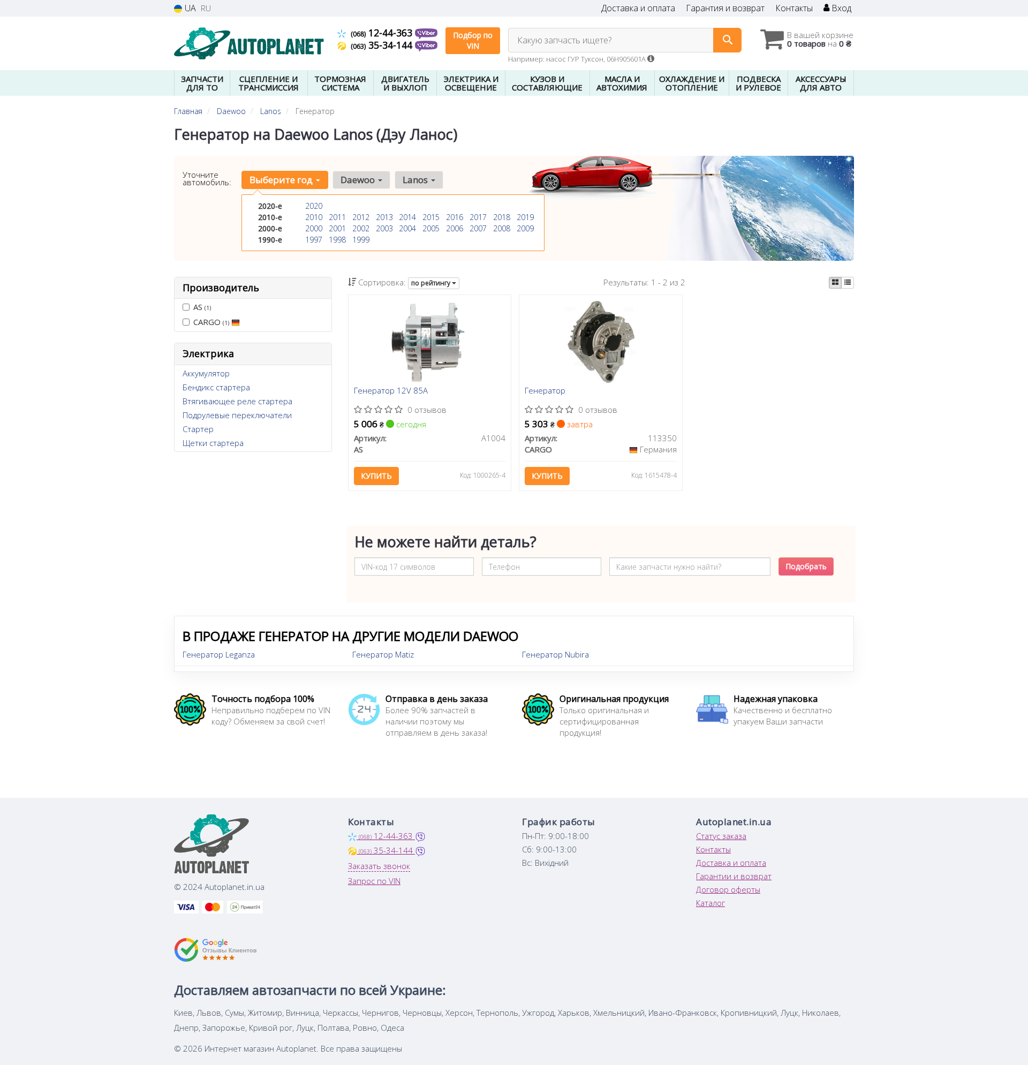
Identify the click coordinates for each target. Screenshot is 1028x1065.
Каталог (710, 902)
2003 (384, 228)
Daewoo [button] (359, 179)
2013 (384, 217)
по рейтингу (431, 283)
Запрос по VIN (374, 880)
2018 (501, 217)
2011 (337, 217)
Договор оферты (728, 889)
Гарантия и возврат (725, 8)
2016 (454, 217)
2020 (313, 206)
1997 (313, 240)
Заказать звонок (379, 865)
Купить (376, 476)
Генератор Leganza (219, 654)
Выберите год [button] (282, 179)
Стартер (198, 429)
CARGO (211, 321)
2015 (431, 217)
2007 (478, 228)
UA (189, 8)
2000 (313, 228)
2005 (431, 228)
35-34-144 (383, 45)
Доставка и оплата (638, 8)
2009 (525, 228)
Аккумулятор (206, 373)
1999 (360, 240)
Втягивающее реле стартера (237, 401)
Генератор (545, 391)
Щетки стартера (213, 442)
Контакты (794, 8)
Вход (840, 8)
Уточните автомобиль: (207, 178)
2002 (360, 228)
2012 (360, 217)
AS (202, 306)
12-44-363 (383, 32)
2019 (525, 217)
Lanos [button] (416, 179)
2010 (313, 217)
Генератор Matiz (383, 654)
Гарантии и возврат (734, 876)
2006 (454, 228)
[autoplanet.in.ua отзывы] (215, 950)
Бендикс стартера (216, 387)
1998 (337, 240)
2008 (501, 228)
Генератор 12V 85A (391, 391)
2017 (478, 217)
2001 (337, 228)
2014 (407, 217)
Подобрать (806, 566)
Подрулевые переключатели (237, 415)
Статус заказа (721, 835)
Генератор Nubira (555, 654)
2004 (407, 228)
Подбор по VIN (473, 40)
